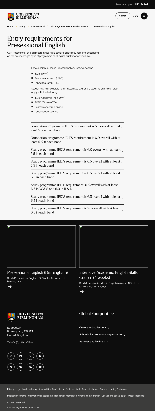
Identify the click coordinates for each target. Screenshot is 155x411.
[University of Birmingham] (23, 15)
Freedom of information (65, 395)
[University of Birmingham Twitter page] (30, 356)
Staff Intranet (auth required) (66, 389)
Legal (18, 389)
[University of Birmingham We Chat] (30, 367)
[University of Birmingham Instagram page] (11, 356)
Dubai (144, 4)
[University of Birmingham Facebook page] (40, 356)
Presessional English (104, 26)
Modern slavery (29, 389)
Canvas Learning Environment (114, 389)
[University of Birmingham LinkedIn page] (20, 356)
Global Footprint (93, 313)
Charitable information (89, 395)
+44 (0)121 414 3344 (22, 342)
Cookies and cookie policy (114, 395)
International (38, 26)
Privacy (10, 389)
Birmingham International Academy (69, 26)
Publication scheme (16, 395)
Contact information (17, 402)
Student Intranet (90, 389)
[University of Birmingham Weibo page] (20, 367)
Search (123, 15)
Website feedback (136, 395)
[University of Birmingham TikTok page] (11, 367)
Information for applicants (40, 395)
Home (10, 26)
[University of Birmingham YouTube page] (40, 367)
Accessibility (45, 389)
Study (22, 26)
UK (137, 4)
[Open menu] (144, 16)
